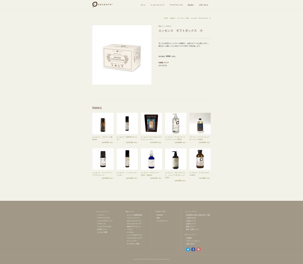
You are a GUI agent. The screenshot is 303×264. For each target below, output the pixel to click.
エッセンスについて (157, 5)
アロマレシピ (101, 224)
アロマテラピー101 (176, 5)
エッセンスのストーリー (105, 221)
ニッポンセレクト (162, 221)
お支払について (191, 221)
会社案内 (189, 238)
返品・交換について (192, 229)
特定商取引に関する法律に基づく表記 (198, 215)
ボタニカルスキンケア (134, 224)
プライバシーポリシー (193, 241)
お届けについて (191, 224)
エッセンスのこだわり (104, 226)
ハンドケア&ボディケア (134, 235)
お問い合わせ (203, 5)
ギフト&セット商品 (133, 244)
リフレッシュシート (133, 218)
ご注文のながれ (191, 218)
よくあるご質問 (102, 232)
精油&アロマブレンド (134, 226)
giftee (158, 218)
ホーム (143, 5)
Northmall (160, 215)
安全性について (102, 229)
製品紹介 (191, 5)
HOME (166, 18)
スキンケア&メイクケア (134, 238)
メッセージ (100, 215)
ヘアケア (130, 229)
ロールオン (130, 232)
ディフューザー (132, 241)
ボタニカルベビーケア (134, 221)
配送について (190, 226)
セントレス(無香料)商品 (134, 215)
